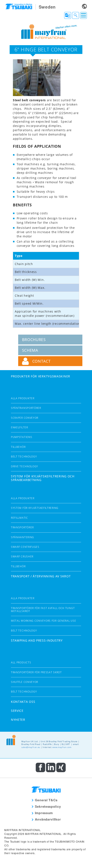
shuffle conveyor (24, 682)
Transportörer (22, 527)
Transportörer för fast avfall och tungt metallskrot (43, 609)
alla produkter (22, 398)
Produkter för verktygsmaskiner (40, 376)
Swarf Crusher (22, 556)
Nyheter (18, 720)
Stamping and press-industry (37, 640)
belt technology (24, 456)
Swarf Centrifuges (25, 547)
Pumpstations (21, 437)
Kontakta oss (23, 702)
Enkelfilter (19, 427)
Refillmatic (19, 518)
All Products (21, 662)
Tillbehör (18, 447)
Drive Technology (24, 466)
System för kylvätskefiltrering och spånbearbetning (42, 478)
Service (17, 711)
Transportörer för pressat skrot (36, 672)
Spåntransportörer (26, 408)
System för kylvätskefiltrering (34, 508)
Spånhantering (22, 537)
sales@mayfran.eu (30, 747)
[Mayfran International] (46, 31)
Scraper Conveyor (24, 418)
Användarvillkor (48, 819)
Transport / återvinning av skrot (41, 576)
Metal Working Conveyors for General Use (43, 621)
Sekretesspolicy (48, 806)
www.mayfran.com (61, 747)
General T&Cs (46, 800)
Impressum (44, 813)
